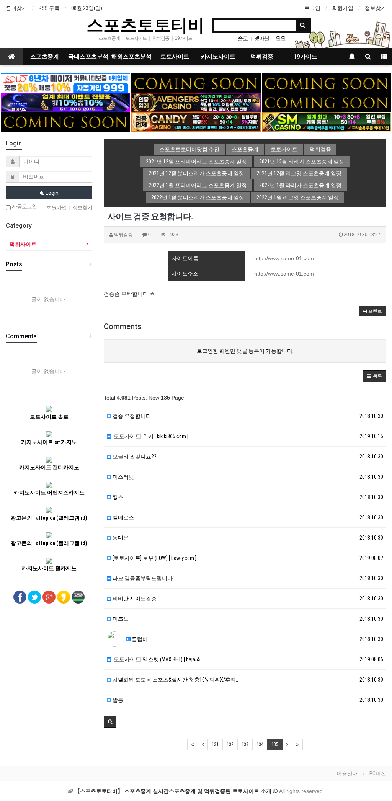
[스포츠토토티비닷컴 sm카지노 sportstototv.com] (326, 121)
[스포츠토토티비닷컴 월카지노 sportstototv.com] (65, 102)
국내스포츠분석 (88, 56)
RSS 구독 (49, 8)
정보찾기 (375, 8)
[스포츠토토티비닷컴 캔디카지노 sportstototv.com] (196, 121)
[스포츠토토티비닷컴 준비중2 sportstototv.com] (326, 83)
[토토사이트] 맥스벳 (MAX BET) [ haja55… (157, 659)
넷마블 (261, 38)
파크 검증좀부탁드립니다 (142, 578)
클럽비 (139, 639)
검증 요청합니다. (131, 416)
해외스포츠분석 (131, 56)
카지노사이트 (218, 56)
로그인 (312, 8)
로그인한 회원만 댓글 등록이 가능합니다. (245, 351)
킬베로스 (122, 517)
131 (215, 744)
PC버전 (377, 773)
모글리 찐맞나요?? (134, 457)
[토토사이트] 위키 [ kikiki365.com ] (149, 436)
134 (259, 744)
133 (245, 744)
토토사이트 (174, 56)
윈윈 (281, 38)
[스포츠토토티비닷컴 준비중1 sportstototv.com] (196, 83)
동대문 (120, 538)
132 (230, 744)
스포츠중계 (44, 56)
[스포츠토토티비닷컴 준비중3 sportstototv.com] (65, 121)
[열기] (9, 9)
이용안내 (347, 773)
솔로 (243, 38)
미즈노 (120, 619)
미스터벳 (122, 477)
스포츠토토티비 (145, 24)
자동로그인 (24, 206)
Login (51, 193)
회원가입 (342, 8)
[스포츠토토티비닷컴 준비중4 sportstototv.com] (326, 102)
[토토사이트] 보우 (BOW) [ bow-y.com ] (153, 558)
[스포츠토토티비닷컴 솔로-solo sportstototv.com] (65, 83)
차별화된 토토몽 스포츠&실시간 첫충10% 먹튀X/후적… (175, 680)
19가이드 (305, 56)
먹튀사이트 (23, 244)
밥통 (117, 700)
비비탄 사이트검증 (134, 598)
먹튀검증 (261, 56)
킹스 (117, 497)
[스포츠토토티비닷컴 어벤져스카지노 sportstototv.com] (196, 102)
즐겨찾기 (16, 8)
